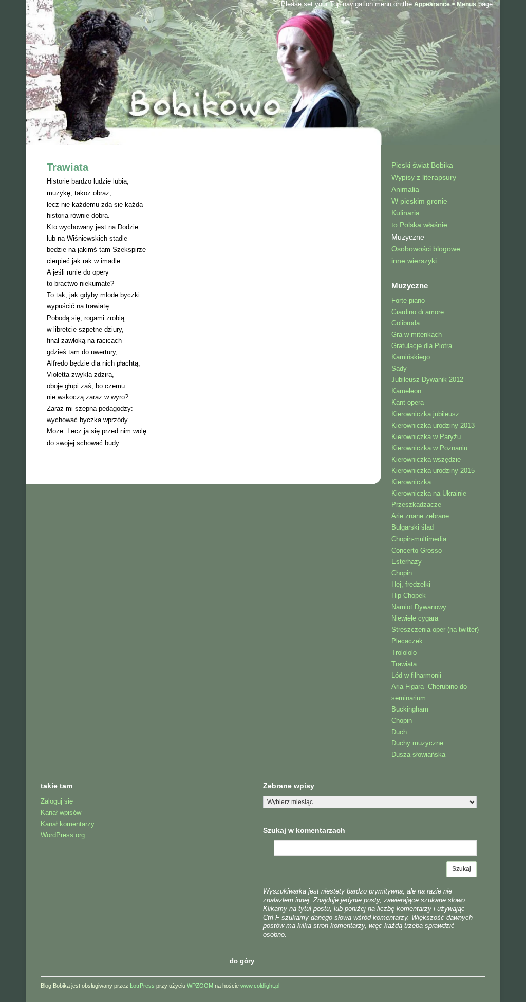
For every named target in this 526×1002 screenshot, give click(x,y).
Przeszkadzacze (416, 504)
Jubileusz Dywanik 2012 (427, 380)
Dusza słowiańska (418, 754)
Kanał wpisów (61, 812)
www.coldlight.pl (259, 985)
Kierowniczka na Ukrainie (428, 493)
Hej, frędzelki (410, 584)
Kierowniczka (411, 482)
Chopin (401, 573)
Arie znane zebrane (420, 516)
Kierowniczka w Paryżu (426, 437)
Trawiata (67, 167)
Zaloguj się (57, 801)
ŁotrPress (142, 985)
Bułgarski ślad (412, 527)
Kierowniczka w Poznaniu (429, 448)
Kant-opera (407, 402)
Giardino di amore (417, 312)
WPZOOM (200, 985)
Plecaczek (407, 641)
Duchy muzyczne (417, 743)
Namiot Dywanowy (418, 607)
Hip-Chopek (408, 595)
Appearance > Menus (445, 4)
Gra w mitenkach (416, 334)
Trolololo (404, 653)
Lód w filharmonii (416, 675)
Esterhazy (406, 562)
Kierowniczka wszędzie (426, 459)
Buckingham (409, 709)
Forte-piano (408, 300)
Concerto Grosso (416, 550)
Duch (399, 732)
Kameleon (406, 391)
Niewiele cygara (414, 618)
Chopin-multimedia (418, 539)
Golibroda (405, 323)
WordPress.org (63, 835)
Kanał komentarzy (68, 824)
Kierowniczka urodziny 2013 (433, 425)
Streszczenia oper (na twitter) (435, 629)
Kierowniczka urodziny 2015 (433, 471)
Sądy (399, 368)
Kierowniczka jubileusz (425, 414)
